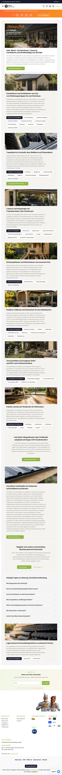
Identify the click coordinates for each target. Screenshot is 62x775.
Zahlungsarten (21, 718)
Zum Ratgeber (23, 567)
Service (56, 1)
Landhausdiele (38, 424)
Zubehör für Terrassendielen (28, 382)
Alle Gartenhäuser (28, 117)
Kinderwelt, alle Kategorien (14, 281)
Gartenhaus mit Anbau (40, 121)
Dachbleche (28, 172)
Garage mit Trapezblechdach (27, 237)
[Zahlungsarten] (49, 718)
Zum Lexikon (37, 567)
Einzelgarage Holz (48, 234)
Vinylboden (30, 427)
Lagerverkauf (27, 658)
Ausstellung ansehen (30, 459)
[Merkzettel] (47, 6)
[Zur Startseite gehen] (9, 6)
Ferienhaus (30, 124)
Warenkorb (5, 721)
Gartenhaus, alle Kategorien (14, 117)
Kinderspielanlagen (41, 281)
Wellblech (20, 175)
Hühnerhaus (25, 332)
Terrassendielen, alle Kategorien (16, 378)
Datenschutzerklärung (38, 687)
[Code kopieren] (22, 37)
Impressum (18, 759)
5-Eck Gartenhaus (12, 124)
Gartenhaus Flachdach (26, 121)
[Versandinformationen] (33, 718)
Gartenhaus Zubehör (13, 127)
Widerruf (29, 759)
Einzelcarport (25, 230)
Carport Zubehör (29, 234)
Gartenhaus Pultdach (13, 121)
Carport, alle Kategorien (13, 230)
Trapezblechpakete (47, 172)
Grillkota (40, 329)
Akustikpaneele (21, 336)
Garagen (38, 234)
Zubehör (38, 427)
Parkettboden (28, 424)
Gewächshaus (48, 329)
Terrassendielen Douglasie (33, 378)
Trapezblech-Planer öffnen (16, 183)
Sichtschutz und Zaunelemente (38, 332)
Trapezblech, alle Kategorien (15, 172)
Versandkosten (33, 770)
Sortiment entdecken (14, 68)
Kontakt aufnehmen (14, 537)
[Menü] (3, 6)
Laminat (22, 427)
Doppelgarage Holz (12, 237)
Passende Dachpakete (30, 175)
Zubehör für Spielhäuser (14, 285)
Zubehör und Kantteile (13, 178)
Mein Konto (5, 718)
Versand (19, 721)
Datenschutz (37, 759)
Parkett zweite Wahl (12, 427)
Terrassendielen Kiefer (48, 378)
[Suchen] (43, 6)
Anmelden (46, 683)
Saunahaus (22, 124)
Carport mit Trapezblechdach (15, 234)
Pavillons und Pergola (29, 329)
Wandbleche (37, 172)
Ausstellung (5, 727)
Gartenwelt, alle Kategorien (14, 329)
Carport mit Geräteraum (48, 230)
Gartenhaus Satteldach (41, 117)
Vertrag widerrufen (31, 766)
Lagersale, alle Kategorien (14, 658)
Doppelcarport (35, 230)
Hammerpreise (37, 658)
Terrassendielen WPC (13, 382)
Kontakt (44, 759)
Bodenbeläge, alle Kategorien (15, 424)
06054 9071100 (6, 745)
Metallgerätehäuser (44, 175)
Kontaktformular (14, 753)
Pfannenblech (11, 175)
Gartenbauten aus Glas (13, 332)
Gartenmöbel (11, 336)
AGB (24, 759)
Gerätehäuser (40, 124)
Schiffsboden (48, 424)
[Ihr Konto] (50, 6)
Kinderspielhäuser (28, 281)
